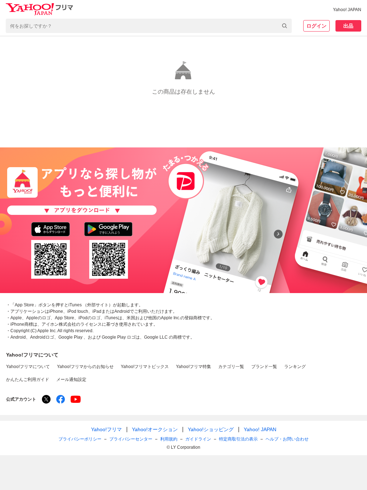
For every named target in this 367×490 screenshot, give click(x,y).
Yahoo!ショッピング (211, 429)
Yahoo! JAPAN (347, 9)
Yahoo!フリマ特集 (193, 366)
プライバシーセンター (130, 439)
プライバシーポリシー (79, 439)
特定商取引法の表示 (238, 439)
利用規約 (168, 439)
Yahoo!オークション (155, 429)
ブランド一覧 (264, 366)
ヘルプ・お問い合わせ (287, 439)
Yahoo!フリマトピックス (145, 366)
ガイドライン (198, 439)
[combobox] (149, 26)
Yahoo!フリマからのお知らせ (85, 366)
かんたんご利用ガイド (27, 379)
